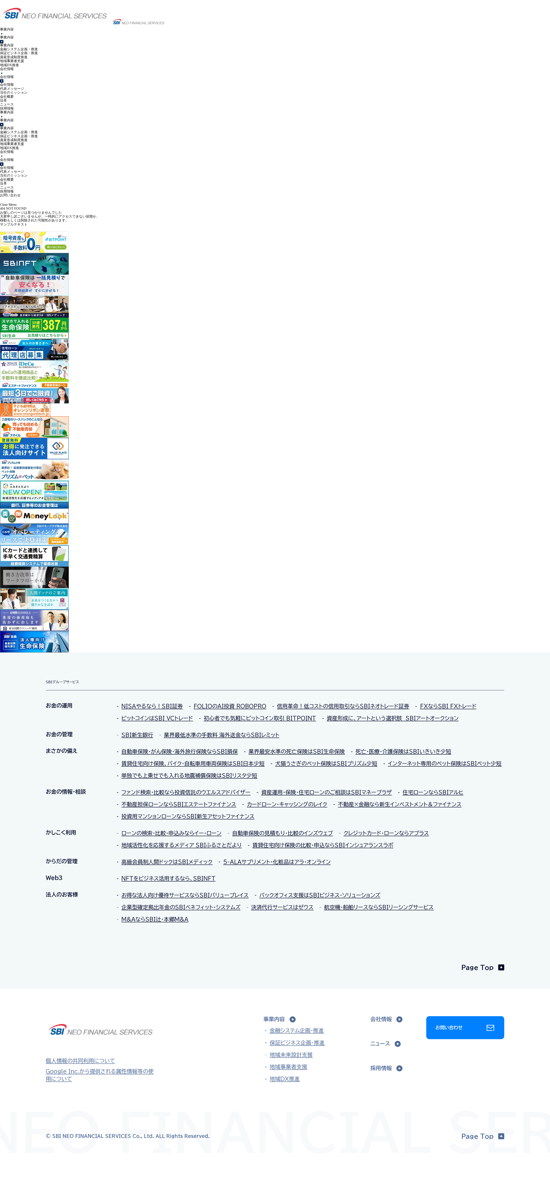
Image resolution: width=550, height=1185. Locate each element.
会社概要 (7, 96)
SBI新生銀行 (137, 735)
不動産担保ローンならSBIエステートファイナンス (178, 804)
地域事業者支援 (12, 61)
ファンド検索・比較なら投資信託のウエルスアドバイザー (186, 792)
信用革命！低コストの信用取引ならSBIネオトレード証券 (343, 706)
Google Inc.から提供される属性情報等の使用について (100, 1075)
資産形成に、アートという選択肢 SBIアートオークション (392, 718)
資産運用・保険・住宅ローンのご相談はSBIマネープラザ (326, 792)
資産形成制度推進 (14, 57)
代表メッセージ (12, 88)
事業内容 (7, 37)
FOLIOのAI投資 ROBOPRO (230, 706)
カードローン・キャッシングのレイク (287, 804)
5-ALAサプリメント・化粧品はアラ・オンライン (277, 862)
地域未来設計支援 (291, 1054)
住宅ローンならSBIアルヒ (433, 792)
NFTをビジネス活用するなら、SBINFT (168, 878)
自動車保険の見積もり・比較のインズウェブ (282, 833)
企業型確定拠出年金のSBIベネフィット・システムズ (180, 907)
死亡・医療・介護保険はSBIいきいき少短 (403, 751)
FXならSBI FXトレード (448, 706)
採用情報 (7, 108)
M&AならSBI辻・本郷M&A (154, 919)
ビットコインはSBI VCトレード (157, 718)
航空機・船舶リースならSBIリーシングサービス (378, 907)
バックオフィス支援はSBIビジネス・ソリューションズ (319, 895)
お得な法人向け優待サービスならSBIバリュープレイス (185, 895)
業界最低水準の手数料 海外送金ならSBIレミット (221, 735)
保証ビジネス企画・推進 (19, 53)
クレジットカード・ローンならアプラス (386, 833)
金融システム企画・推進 (19, 49)
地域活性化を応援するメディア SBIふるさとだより (181, 845)
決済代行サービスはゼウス (282, 907)
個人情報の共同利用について (80, 1060)
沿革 (3, 100)
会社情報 (7, 77)
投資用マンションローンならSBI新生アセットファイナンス (187, 816)
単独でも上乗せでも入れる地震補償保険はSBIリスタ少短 (189, 775)
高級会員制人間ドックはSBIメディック (166, 862)
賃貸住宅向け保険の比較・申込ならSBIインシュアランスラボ (322, 845)
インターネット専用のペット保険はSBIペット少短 (444, 763)
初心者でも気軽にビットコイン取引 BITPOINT (260, 718)
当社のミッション (14, 92)
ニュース (7, 104)
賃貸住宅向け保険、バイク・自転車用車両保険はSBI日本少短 (192, 763)
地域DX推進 (9, 65)
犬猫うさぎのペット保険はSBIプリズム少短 (326, 763)
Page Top (477, 967)
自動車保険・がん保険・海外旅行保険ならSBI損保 (179, 751)
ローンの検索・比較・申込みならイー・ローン (171, 833)
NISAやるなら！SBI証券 (152, 706)
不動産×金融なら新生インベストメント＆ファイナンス (399, 804)
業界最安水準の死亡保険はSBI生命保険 (297, 751)
